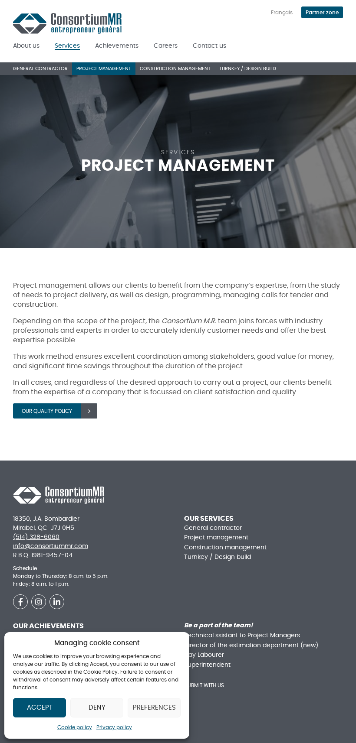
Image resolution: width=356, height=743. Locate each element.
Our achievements (48, 626)
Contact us (209, 46)
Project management (103, 68)
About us (26, 46)
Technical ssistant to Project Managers (242, 636)
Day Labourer (204, 655)
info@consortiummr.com (50, 546)
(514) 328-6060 (36, 537)
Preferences (154, 707)
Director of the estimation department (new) (251, 645)
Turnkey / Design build (247, 68)
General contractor (40, 68)
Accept (40, 707)
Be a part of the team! (218, 626)
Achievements (116, 46)
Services (67, 46)
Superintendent (207, 665)
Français (282, 12)
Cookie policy (74, 727)
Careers (166, 46)
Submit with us (204, 685)
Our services (209, 518)
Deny (97, 707)
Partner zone (322, 12)
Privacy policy (114, 727)
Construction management (175, 68)
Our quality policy (47, 411)
